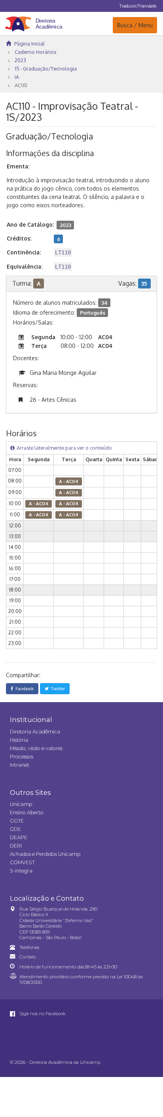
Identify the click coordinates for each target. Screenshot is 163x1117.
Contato (27, 957)
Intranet (19, 765)
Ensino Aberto (27, 812)
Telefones (29, 947)
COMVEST (22, 862)
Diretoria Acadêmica (35, 732)
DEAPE (18, 837)
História (19, 740)
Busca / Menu (135, 25)
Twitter (57, 688)
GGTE (17, 821)
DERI (16, 846)
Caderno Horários (35, 52)
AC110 (21, 85)
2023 (20, 60)
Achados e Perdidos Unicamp (45, 854)
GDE (15, 829)
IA (17, 77)
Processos (21, 757)
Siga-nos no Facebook (42, 1013)
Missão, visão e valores (36, 748)
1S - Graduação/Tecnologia (46, 68)
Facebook (23, 688)
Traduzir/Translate (137, 6)
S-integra (21, 871)
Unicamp (21, 804)
